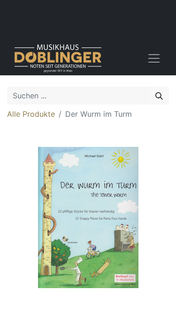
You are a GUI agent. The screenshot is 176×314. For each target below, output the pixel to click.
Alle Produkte (31, 114)
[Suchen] (159, 96)
